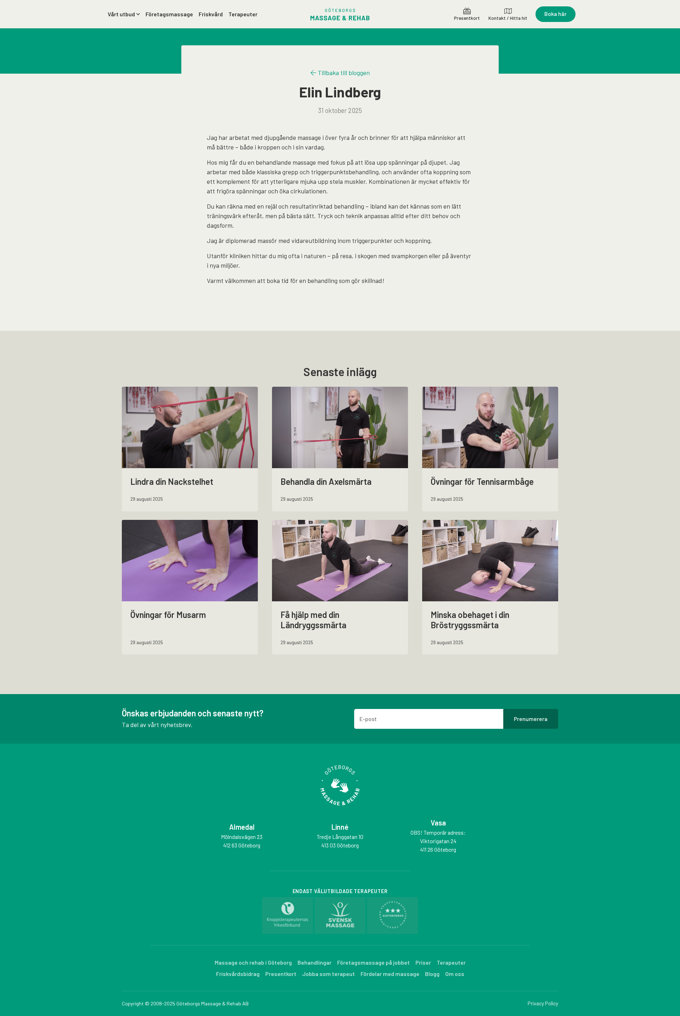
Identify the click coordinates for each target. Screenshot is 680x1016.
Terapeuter (242, 14)
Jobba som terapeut (328, 973)
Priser (423, 962)
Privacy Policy (543, 1003)
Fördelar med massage (390, 973)
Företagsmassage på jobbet (373, 962)
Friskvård (211, 14)
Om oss (454, 973)
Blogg (432, 973)
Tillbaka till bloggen (343, 72)
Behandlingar (315, 962)
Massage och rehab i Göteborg (253, 962)
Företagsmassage (169, 14)
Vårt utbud (121, 14)
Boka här (555, 13)
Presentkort (280, 973)
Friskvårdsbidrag (238, 973)
